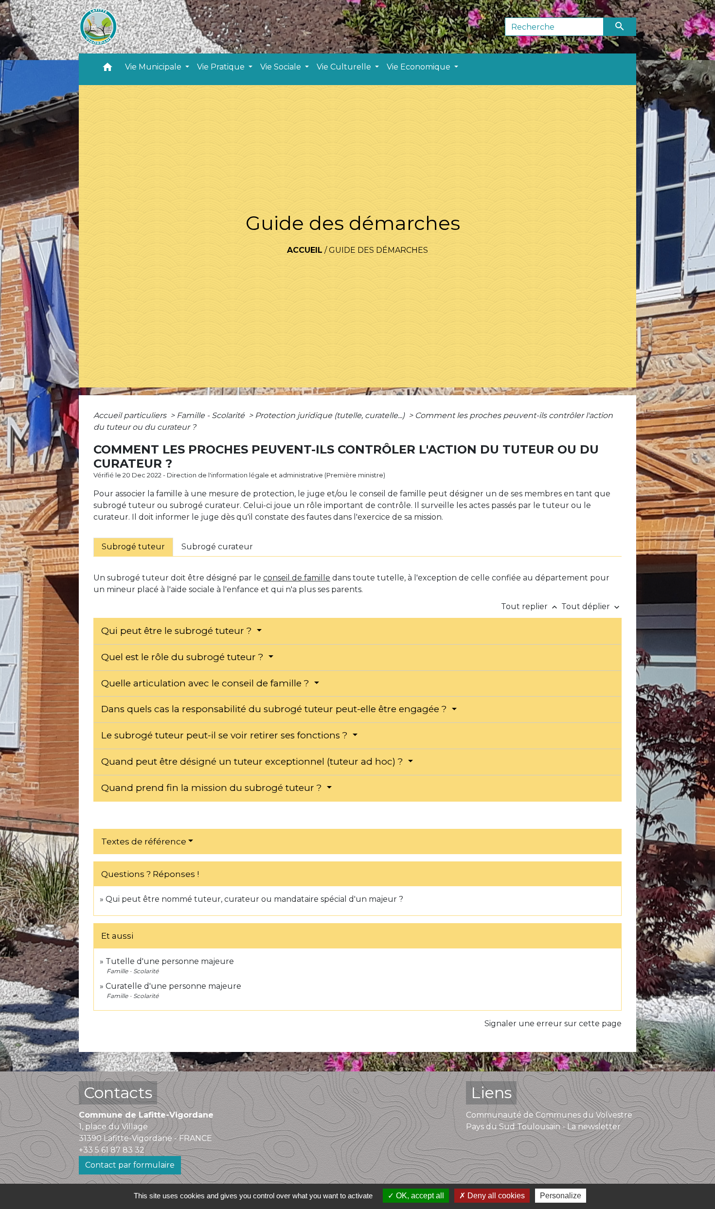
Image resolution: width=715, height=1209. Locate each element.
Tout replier (530, 606)
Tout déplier (591, 606)
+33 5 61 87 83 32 (111, 1150)
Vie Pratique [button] (222, 66)
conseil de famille (296, 577)
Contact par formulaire (130, 1165)
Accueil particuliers (130, 415)
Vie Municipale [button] (154, 66)
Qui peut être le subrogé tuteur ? (177, 630)
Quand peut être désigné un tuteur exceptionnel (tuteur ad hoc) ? (253, 761)
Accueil (304, 250)
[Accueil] (98, 27)
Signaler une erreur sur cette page (553, 1023)
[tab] (133, 547)
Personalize (560, 1195)
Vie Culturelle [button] (345, 66)
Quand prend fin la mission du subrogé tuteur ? (212, 787)
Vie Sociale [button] (281, 66)
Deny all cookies (495, 1195)
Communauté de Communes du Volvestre (549, 1115)
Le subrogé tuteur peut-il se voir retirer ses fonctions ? (225, 735)
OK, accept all (419, 1195)
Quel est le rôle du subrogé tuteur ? (183, 657)
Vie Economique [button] (419, 66)
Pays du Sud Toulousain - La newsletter (543, 1126)
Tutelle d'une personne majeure (170, 961)
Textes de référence (143, 841)
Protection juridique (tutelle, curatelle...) (331, 415)
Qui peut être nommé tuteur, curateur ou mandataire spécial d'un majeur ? (254, 899)
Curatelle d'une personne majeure (173, 986)
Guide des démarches (378, 250)
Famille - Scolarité (212, 415)
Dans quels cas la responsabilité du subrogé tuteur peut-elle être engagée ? (275, 709)
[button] (107, 69)
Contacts (118, 1092)
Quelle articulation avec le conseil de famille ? (206, 683)
